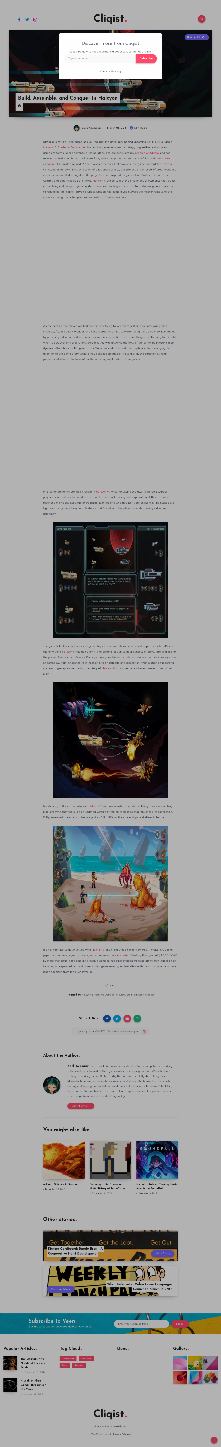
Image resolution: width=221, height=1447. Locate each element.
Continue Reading (110, 71)
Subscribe (146, 58)
